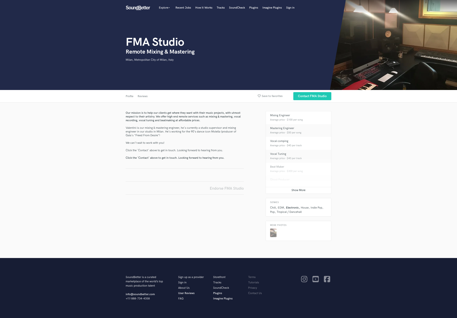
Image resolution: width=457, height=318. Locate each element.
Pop (272, 212)
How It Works (203, 7)
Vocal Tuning (278, 154)
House (305, 207)
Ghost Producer (280, 179)
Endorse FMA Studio (227, 188)
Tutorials (253, 282)
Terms (252, 277)
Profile (129, 96)
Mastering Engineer (282, 128)
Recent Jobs (183, 7)
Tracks (221, 7)
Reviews (143, 96)
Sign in (290, 7)
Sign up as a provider (191, 277)
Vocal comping (279, 141)
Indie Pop (316, 207)
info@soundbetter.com (140, 294)
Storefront (219, 277)
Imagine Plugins (272, 7)
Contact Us (255, 293)
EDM (281, 207)
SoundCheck (237, 7)
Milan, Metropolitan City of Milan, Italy (150, 60)
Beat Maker (277, 167)
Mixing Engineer (280, 115)
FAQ (181, 298)
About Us (184, 288)
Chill (273, 207)
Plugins (253, 7)
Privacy (252, 288)
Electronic (292, 207)
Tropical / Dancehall (289, 212)
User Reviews (186, 293)
